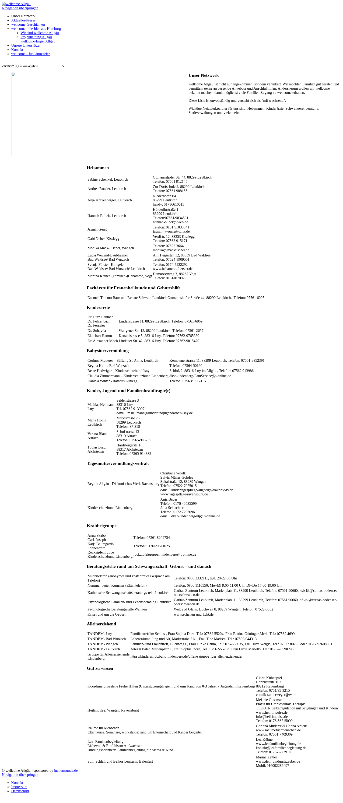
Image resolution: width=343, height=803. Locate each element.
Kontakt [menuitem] (17, 50)
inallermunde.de (66, 770)
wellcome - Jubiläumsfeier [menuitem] (30, 54)
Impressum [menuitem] (19, 787)
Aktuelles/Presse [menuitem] (23, 20)
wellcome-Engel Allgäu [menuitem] (38, 41)
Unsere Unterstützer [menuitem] (26, 45)
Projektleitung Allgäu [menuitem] (36, 37)
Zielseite (8, 66)
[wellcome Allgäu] (16, 4)
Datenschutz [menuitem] (20, 791)
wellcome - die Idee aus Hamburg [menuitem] (36, 29)
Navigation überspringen (20, 8)
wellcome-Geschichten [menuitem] (28, 24)
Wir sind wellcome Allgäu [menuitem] (40, 33)
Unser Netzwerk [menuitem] (23, 16)
